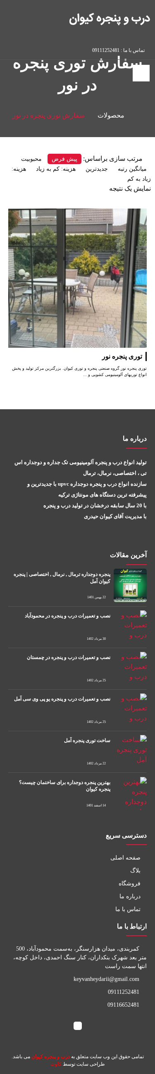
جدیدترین (97, 169)
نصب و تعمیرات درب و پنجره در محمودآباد (67, 616)
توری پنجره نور (122, 356)
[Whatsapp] (43, 48)
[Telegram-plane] (34, 48)
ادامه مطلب (130, 213)
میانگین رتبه (132, 169)
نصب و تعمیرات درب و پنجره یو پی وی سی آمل (62, 699)
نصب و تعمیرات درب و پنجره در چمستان (68, 657)
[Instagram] (26, 48)
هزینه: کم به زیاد (56, 169)
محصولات (111, 115)
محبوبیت (31, 159)
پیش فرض (64, 159)
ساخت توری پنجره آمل (87, 740)
